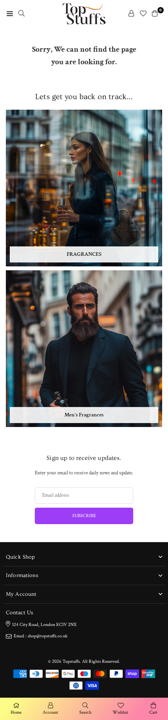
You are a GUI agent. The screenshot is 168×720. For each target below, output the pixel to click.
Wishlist (120, 712)
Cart (153, 712)
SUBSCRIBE (84, 516)
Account (50, 712)
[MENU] (10, 14)
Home (16, 712)
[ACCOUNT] (131, 13)
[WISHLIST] (143, 13)
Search (85, 712)
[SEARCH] (21, 13)
